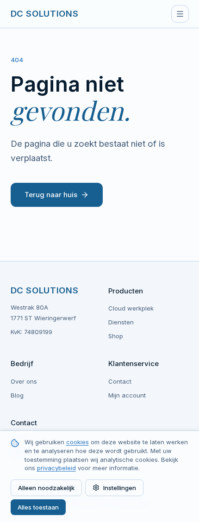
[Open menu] (180, 14)
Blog (17, 395)
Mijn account (127, 395)
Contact (119, 381)
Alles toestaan (38, 507)
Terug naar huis (51, 194)
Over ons (24, 381)
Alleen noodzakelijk (46, 487)
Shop (115, 336)
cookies (77, 442)
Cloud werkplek (131, 308)
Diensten (121, 322)
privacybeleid (56, 468)
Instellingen (119, 487)
